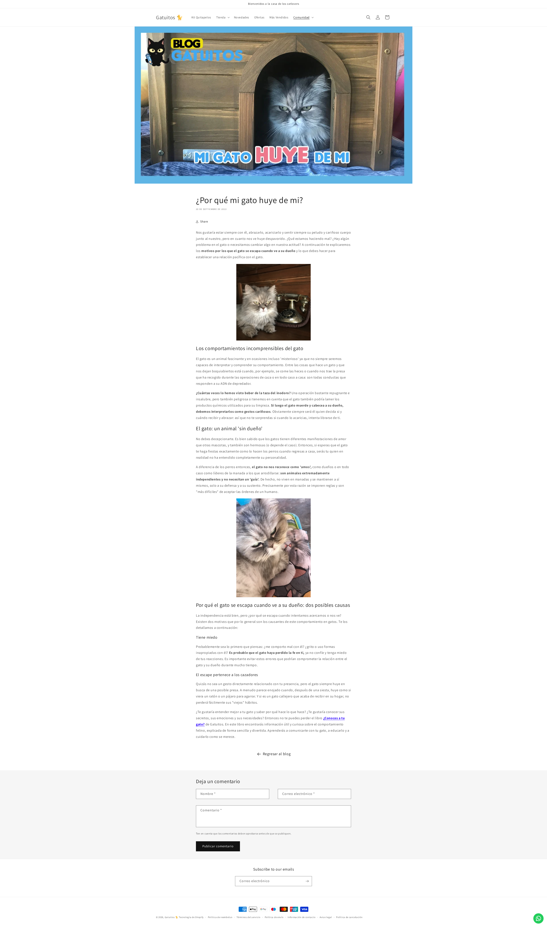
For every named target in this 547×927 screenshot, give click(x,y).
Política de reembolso (220, 917)
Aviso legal (326, 917)
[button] (222, 17)
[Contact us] (538, 918)
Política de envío (274, 917)
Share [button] (204, 221)
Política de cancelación (349, 917)
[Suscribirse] (307, 881)
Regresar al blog (277, 753)
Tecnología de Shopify (191, 917)
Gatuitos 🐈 (172, 917)
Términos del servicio (248, 917)
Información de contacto (301, 917)
